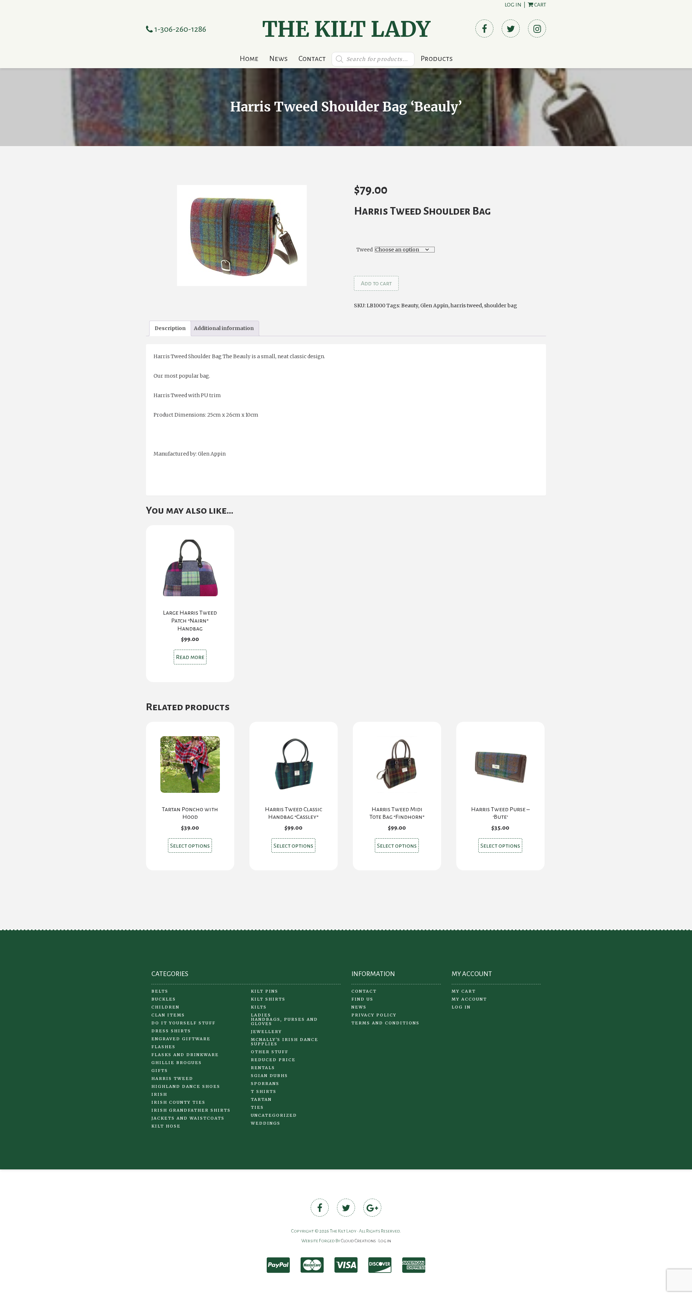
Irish (159, 1094)
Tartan (261, 1099)
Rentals (263, 1067)
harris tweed (466, 305)
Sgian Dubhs (269, 1075)
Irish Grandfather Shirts (191, 1110)
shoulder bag (500, 305)
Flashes (163, 1046)
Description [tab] (170, 328)
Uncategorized (274, 1115)
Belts (159, 991)
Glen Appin (434, 305)
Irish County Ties (178, 1102)
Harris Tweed (172, 1078)
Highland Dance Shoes (185, 1086)
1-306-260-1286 (179, 29)
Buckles (163, 999)
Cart (539, 5)
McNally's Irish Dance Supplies (284, 1041)
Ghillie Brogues (176, 1062)
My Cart (464, 991)
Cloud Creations (358, 1240)
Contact (312, 58)
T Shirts (263, 1091)
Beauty (409, 305)
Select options (190, 846)
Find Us (362, 999)
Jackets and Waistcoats (188, 1118)
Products (437, 58)
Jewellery (266, 1031)
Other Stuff (269, 1051)
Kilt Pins (264, 991)
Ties (257, 1107)
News (278, 58)
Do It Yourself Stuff (183, 1022)
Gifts (159, 1070)
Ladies (261, 1015)
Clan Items (168, 1015)
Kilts (259, 1007)
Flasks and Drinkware (185, 1054)
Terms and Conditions (385, 1022)
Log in (513, 5)
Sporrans (265, 1083)
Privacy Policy (373, 1015)
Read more (190, 657)
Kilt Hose (166, 1126)
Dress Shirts (171, 1030)
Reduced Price (273, 1059)
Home (249, 58)
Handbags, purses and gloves (284, 1021)
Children (165, 1007)
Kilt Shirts (268, 999)
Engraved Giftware (180, 1038)
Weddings (265, 1123)
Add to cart (376, 283)
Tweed (364, 249)
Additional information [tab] (224, 328)
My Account (469, 999)
